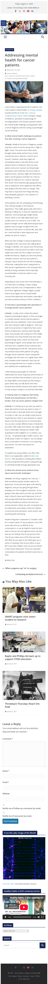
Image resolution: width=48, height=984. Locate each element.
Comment (8, 739)
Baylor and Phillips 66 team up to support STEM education (22, 657)
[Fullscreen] (42, 917)
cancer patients (12, 73)
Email (6, 782)
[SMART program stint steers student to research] (24, 588)
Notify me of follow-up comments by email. (22, 808)
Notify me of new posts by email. (17, 816)
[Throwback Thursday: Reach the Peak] (24, 672)
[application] (24, 907)
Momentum (9, 50)
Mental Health (22, 78)
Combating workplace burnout (29, 574)
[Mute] (39, 917)
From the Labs (8, 884)
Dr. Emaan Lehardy (11, 78)
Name (6, 771)
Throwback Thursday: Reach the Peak (22, 705)
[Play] (5, 917)
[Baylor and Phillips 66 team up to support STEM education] (24, 633)
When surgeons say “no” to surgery (21, 568)
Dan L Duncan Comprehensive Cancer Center (20, 76)
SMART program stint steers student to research (20, 618)
